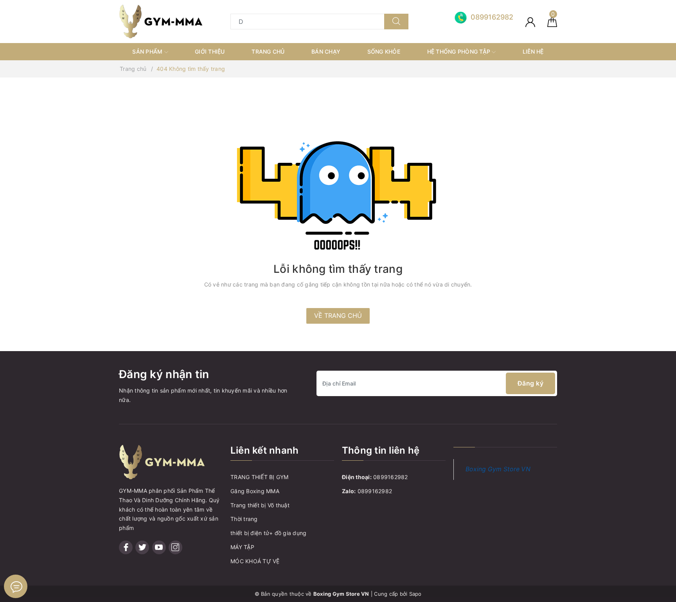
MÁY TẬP (242, 547)
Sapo (415, 594)
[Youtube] (159, 547)
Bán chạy (325, 51)
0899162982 (390, 477)
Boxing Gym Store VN (498, 469)
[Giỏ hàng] (552, 21)
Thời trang (244, 518)
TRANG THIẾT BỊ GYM (259, 477)
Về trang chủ (338, 315)
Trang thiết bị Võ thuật (259, 505)
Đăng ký (531, 383)
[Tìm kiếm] (396, 21)
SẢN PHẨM (148, 51)
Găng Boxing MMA (254, 491)
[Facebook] (126, 547)
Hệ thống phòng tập (459, 51)
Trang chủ (268, 51)
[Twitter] (142, 547)
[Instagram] (175, 547)
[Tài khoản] (530, 21)
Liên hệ (533, 51)
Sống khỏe (383, 51)
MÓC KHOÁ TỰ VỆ (255, 561)
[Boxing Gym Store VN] (161, 21)
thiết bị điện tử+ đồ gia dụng (268, 533)
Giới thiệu (210, 51)
